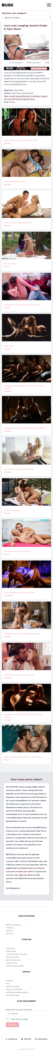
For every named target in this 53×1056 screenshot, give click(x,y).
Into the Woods (10, 264)
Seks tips (9, 934)
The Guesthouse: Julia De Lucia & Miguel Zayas (22, 634)
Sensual (19, 96)
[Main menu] (49, 5)
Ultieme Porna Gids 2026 (16, 954)
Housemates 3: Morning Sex (15, 181)
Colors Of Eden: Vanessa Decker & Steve (19, 592)
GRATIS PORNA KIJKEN (15, 966)
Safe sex (25, 99)
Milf (13, 99)
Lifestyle (10, 928)
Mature (19, 99)
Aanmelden (12, 1025)
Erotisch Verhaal (14, 925)
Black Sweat (8, 346)
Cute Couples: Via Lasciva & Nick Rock (18, 469)
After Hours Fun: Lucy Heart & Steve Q (19, 675)
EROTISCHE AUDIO (13, 960)
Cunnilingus (35, 96)
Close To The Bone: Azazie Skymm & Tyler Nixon (22, 757)
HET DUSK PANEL (13, 957)
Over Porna (11, 951)
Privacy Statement (14, 989)
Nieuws (9, 931)
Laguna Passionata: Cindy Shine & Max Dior (20, 140)
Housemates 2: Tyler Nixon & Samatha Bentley (21, 305)
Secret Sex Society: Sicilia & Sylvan (17, 551)
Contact (9, 981)
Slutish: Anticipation (12, 510)
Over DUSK (10, 948)
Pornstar (7, 99)
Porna (32, 99)
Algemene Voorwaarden (17, 992)
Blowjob (26, 96)
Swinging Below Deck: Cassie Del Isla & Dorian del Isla (24, 428)
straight (12, 96)
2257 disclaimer (12, 995)
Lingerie (44, 96)
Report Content (13, 986)
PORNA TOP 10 (11, 963)
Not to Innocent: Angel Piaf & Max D (18, 223)
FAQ (7, 984)
